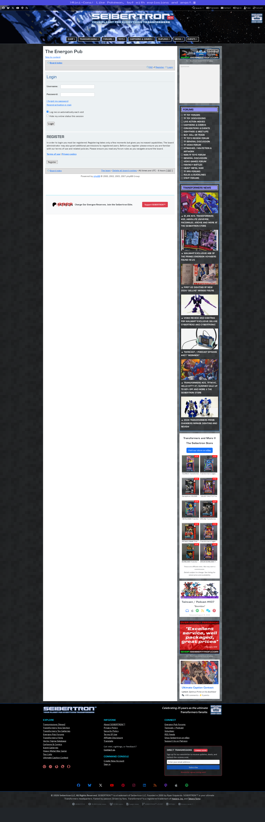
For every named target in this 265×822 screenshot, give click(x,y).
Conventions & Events (197, 128)
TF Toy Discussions (195, 118)
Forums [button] (107, 39)
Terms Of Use (110, 734)
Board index (56, 62)
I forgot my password (57, 101)
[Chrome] (44, 766)
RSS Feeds (170, 734)
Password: (52, 94)
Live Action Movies (194, 121)
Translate (108, 741)
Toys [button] (121, 39)
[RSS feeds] (155, 785)
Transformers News (197, 187)
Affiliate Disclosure (113, 737)
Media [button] (178, 39)
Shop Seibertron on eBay (177, 737)
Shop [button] (71, 39)
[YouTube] (112, 785)
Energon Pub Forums (53, 734)
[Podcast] (165, 785)
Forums (188, 109)
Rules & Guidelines (195, 174)
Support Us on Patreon (176, 741)
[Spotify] (186, 785)
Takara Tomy (194, 798)
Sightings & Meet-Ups (196, 131)
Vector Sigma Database (54, 741)
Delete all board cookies (124, 170)
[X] (100, 785)
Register (160, 67)
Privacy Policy (111, 727)
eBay (211, 61)
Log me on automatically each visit (66, 112)
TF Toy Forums (192, 115)
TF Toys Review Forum (196, 138)
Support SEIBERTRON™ (155, 204)
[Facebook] (78, 785)
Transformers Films (53, 737)
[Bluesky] (89, 785)
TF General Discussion (197, 141)
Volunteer (169, 731)
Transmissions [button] (88, 39)
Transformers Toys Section (56, 727)
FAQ (151, 67)
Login (170, 67)
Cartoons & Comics (195, 125)
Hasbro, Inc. (178, 798)
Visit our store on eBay (199, 450)
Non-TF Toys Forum (195, 154)
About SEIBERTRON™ (114, 724)
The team (106, 170)
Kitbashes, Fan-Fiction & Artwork (198, 150)
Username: (52, 86)
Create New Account (114, 761)
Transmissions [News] (54, 724)
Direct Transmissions (186, 750)
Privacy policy (69, 154)
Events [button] (192, 39)
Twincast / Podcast (174, 727)
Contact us (109, 749)
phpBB (96, 176)
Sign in (107, 764)
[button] (198, 8)
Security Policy (111, 731)
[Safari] (50, 766)
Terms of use (53, 154)
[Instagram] (133, 785)
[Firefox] (56, 766)
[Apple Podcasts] (176, 785)
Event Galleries (50, 747)
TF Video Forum (192, 145)
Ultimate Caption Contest (198, 687)
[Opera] (68, 766)
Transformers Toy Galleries (56, 731)
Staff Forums (191, 178)
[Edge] (62, 766)
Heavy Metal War (194, 168)
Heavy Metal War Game (55, 751)
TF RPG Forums (192, 171)
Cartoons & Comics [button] (141, 39)
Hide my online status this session (66, 116)
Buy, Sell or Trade (194, 135)
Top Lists (47, 754)
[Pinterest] (123, 785)
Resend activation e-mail (59, 104)
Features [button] (163, 39)
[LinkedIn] (144, 785)
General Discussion (195, 158)
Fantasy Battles (193, 164)
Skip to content (52, 57)
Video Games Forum (195, 161)
